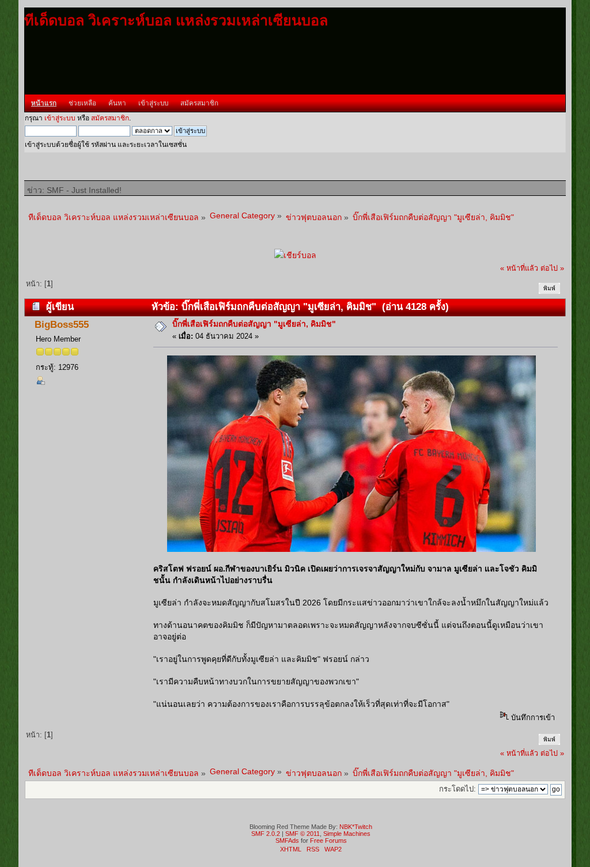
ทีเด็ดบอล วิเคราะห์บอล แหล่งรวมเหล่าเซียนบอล (176, 20)
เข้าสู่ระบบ (59, 118)
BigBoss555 (62, 324)
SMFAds (287, 840)
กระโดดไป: (457, 789)
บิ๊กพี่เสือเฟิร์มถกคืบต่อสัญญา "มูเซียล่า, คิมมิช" (254, 323)
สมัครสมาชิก (110, 118)
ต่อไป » (552, 268)
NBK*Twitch (355, 826)
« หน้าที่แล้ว (519, 268)
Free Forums (328, 840)
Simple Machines (346, 833)
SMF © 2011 (302, 833)
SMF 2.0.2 (265, 833)
